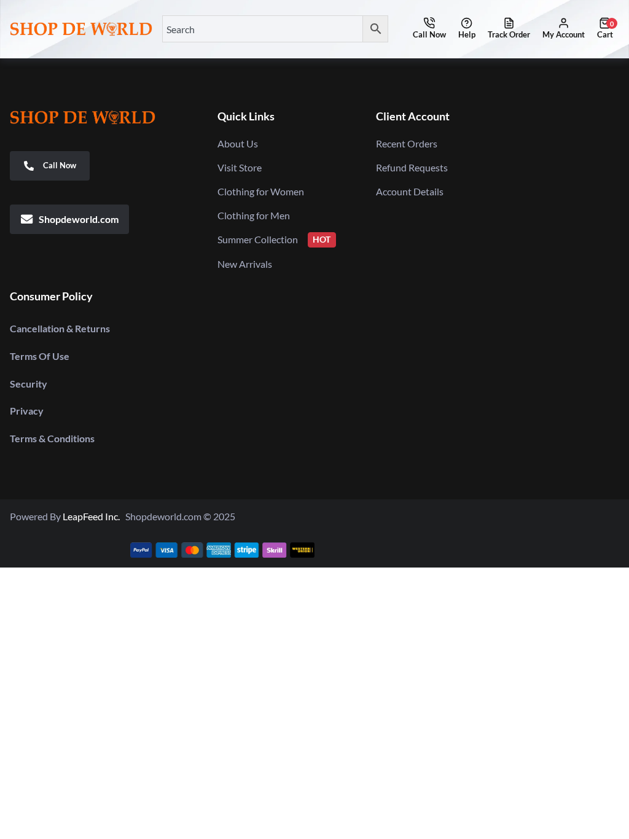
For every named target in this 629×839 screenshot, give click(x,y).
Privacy (27, 410)
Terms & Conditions (52, 438)
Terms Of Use (39, 356)
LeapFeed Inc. (94, 516)
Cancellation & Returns (60, 328)
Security (28, 383)
